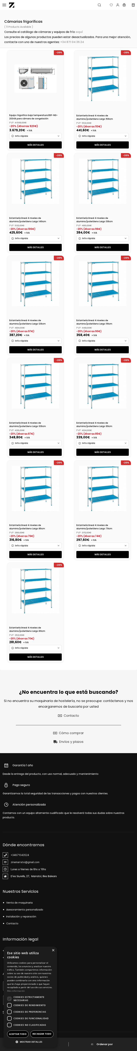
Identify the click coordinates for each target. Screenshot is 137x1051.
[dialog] (30, 997)
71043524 (23, 855)
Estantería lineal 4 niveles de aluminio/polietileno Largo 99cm (94, 424)
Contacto (12, 923)
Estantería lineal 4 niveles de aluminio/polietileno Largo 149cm (27, 220)
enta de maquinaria (20, 902)
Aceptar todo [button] (18, 1034)
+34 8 (64, 42)
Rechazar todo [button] (42, 1033)
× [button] (53, 950)
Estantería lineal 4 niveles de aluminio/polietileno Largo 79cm (94, 527)
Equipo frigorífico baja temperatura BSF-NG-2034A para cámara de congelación (33, 117)
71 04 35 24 (76, 42)
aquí (79, 32)
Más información (16, 990)
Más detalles (35, 144)
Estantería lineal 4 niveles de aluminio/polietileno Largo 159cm (94, 117)
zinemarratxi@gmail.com (25, 862)
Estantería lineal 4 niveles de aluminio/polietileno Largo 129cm (27, 322)
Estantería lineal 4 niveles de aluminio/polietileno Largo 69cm (27, 629)
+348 (14, 855)
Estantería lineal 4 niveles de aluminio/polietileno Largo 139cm (94, 220)
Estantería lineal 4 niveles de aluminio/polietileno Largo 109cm (27, 424)
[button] (108, 5)
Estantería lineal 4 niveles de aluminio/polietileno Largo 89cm (27, 527)
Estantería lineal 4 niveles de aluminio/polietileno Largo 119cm (94, 322)
